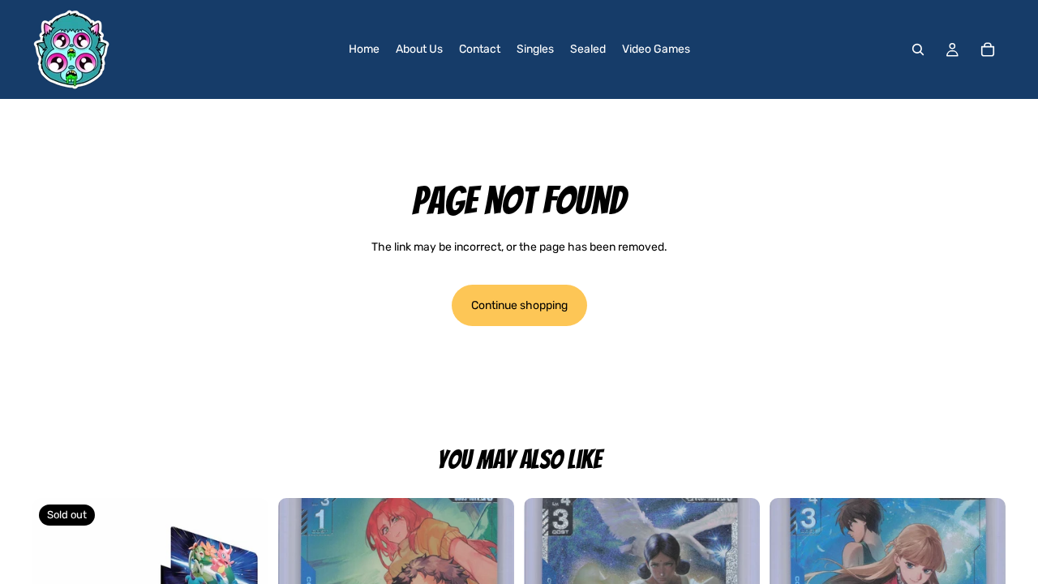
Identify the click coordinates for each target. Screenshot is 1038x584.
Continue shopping (519, 305)
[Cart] (988, 49)
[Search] (918, 49)
